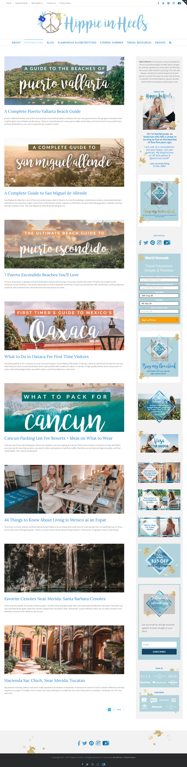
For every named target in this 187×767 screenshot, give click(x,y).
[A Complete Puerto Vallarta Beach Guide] (64, 80)
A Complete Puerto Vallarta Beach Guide (42, 111)
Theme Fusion (129, 757)
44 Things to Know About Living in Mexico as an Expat (55, 519)
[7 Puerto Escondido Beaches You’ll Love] (64, 244)
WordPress (117, 757)
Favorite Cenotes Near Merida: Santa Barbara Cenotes (54, 598)
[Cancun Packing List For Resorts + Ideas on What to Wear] (64, 407)
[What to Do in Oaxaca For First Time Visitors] (64, 325)
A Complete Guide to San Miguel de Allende (45, 193)
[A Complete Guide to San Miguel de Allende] (64, 162)
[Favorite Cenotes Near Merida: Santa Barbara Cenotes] (64, 568)
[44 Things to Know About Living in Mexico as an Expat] (64, 489)
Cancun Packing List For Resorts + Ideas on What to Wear (58, 438)
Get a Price (149, 320)
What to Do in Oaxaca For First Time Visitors (46, 356)
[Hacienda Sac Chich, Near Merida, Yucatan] (64, 649)
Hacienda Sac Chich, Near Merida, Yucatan (44, 680)
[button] (170, 42)
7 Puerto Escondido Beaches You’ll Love (41, 274)
